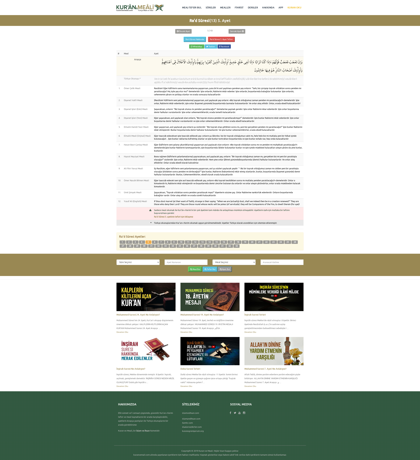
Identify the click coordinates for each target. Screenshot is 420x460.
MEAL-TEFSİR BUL (192, 7)
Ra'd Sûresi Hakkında (195, 39)
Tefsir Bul (210, 269)
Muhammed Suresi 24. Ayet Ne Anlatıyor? (138, 314)
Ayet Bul (226, 269)
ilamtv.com (187, 422)
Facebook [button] (224, 46)
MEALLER (225, 7)
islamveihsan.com (190, 413)
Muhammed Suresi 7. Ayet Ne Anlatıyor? (265, 368)
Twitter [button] (212, 46)
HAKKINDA (268, 7)
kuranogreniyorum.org (193, 431)
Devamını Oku (122, 332)
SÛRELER (211, 7)
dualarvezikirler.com (192, 427)
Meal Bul (196, 269)
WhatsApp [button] (197, 46)
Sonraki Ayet (236, 31)
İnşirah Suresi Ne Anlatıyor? (130, 368)
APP (281, 7)
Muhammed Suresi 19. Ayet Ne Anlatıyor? (202, 314)
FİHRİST (239, 7)
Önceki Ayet (184, 31)
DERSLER (253, 7)
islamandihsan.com (191, 418)
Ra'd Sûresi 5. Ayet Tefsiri (221, 39)
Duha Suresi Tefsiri (190, 368)
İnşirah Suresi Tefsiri (255, 314)
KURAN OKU (295, 7)
